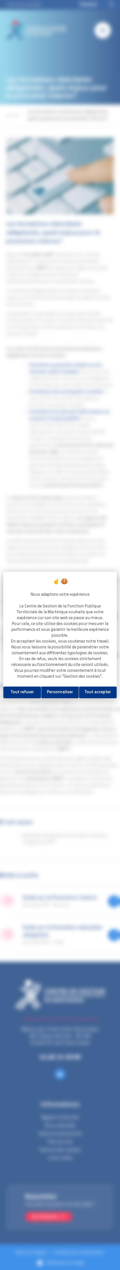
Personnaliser (60, 692)
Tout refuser (22, 692)
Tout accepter (98, 692)
